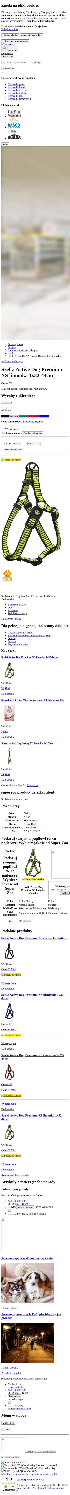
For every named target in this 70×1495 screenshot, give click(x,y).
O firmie (6, 1429)
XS (6, 402)
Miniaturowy (40, 388)
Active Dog (30, 824)
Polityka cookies (9, 29)
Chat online (14, 1396)
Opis (10, 607)
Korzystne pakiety (17, 604)
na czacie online (25, 1207)
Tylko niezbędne (10, 35)
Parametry (13, 610)
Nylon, (15, 388)
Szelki (11, 353)
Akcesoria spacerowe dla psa (23, 350)
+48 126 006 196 (17, 1201)
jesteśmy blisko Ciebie (19, 1408)
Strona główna (15, 344)
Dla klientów (8, 1423)
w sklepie (41, 1213)
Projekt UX (29, 1488)
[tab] (20, 632)
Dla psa (12, 347)
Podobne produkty (17, 613)
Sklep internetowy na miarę (51, 1488)
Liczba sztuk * (12, 443)
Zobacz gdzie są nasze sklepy (40, 1451)
